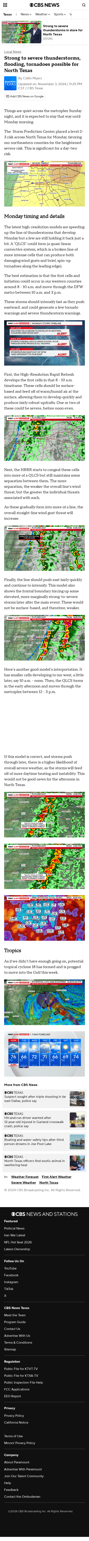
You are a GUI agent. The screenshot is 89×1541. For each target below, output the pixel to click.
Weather (41, 14)
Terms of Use (13, 1436)
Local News (12, 51)
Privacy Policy (14, 1415)
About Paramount (16, 1462)
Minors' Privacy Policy (19, 1443)
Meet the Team (15, 1315)
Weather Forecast (24, 1177)
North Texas (48, 1183)
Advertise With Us (17, 1335)
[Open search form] (84, 5)
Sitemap (10, 1349)
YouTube (10, 1268)
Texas (7, 14)
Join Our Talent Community (24, 1476)
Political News (14, 1228)
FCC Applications (16, 1389)
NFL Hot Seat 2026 (18, 1242)
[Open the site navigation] (16, 5)
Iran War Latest (14, 1235)
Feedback (11, 1489)
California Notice (16, 1422)
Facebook (11, 1275)
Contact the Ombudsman (22, 1496)
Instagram (11, 1282)
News (25, 14)
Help (7, 1483)
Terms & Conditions (18, 1342)
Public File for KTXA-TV (21, 1375)
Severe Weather (23, 1183)
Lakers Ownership (17, 1249)
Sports (59, 14)
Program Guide (15, 1322)
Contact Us (12, 1329)
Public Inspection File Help (23, 1382)
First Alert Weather (56, 1177)
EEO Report (12, 1396)
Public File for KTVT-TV (21, 1369)
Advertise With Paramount (23, 1469)
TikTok (8, 1289)
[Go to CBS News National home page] (44, 5)
